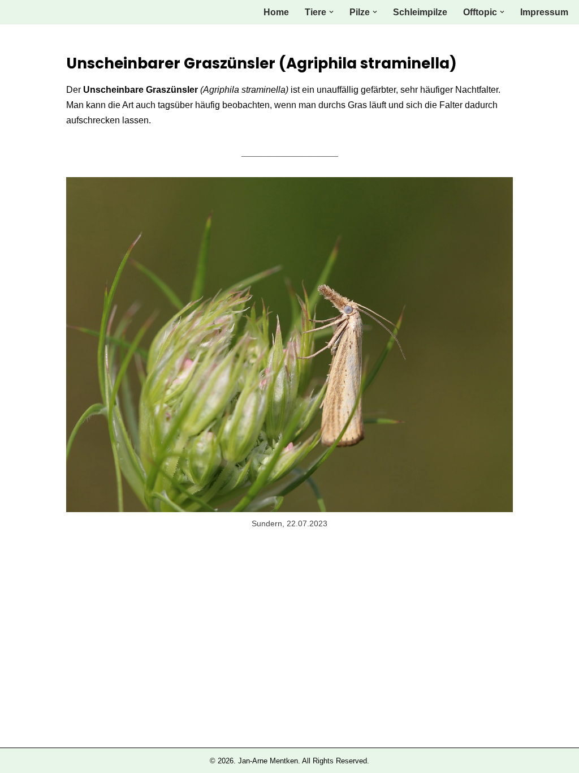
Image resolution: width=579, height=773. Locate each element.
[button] (331, 12)
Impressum (544, 12)
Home (276, 12)
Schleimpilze (420, 12)
